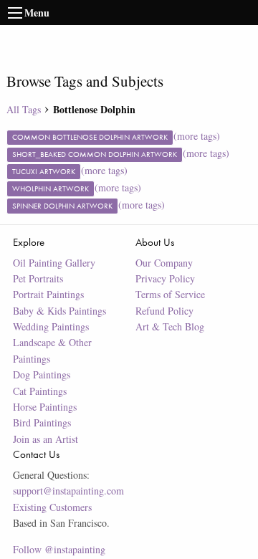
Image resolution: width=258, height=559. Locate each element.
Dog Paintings (41, 374)
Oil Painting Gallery (54, 262)
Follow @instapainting (59, 549)
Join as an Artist (45, 439)
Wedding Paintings (51, 326)
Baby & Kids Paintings (59, 310)
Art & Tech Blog (169, 326)
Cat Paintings (40, 391)
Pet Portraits (38, 278)
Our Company (164, 262)
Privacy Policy (165, 278)
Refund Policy (164, 310)
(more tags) (196, 136)
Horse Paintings (45, 407)
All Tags (23, 109)
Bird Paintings (42, 422)
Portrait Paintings (48, 294)
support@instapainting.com (68, 490)
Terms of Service (170, 294)
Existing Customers (52, 507)
